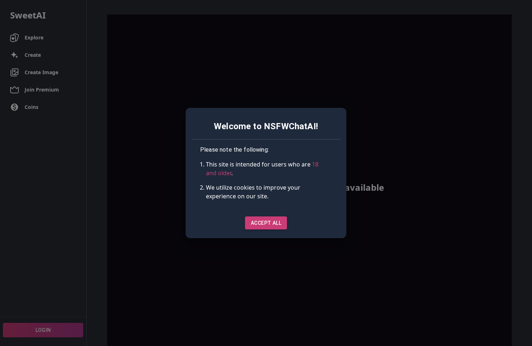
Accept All (266, 223)
